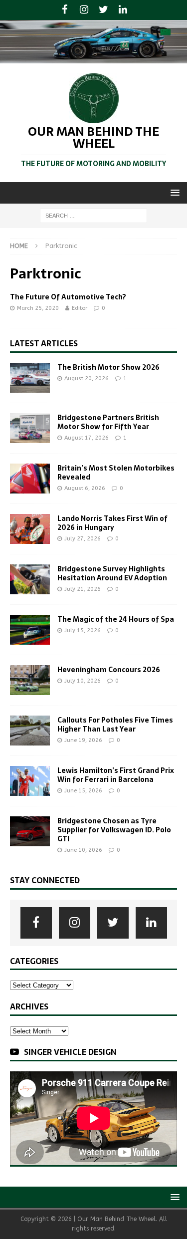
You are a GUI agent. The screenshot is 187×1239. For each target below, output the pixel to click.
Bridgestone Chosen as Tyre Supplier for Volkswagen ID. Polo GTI (114, 829)
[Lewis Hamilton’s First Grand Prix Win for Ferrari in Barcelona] (30, 781)
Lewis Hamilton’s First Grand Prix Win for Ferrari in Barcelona (115, 775)
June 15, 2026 (83, 790)
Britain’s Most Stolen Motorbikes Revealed (116, 473)
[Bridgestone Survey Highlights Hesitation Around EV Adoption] (30, 579)
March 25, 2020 (38, 308)
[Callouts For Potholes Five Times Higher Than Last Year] (30, 730)
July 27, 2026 (82, 538)
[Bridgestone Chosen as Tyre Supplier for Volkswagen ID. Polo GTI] (30, 831)
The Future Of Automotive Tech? (68, 296)
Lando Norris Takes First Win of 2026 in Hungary (112, 523)
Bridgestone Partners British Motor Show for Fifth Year (108, 422)
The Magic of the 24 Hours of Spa (115, 619)
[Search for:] (93, 215)
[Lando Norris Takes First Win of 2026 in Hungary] (30, 529)
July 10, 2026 (82, 681)
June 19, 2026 (83, 740)
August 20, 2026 (86, 378)
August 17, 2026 (86, 438)
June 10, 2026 (83, 850)
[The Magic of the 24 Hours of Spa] (30, 630)
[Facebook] (64, 10)
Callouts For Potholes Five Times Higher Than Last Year (115, 725)
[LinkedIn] (123, 10)
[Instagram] (84, 10)
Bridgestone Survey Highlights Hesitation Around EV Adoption (112, 573)
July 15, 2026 (82, 630)
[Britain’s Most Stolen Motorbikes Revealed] (30, 479)
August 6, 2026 (84, 488)
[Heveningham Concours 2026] (30, 680)
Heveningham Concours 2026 (108, 669)
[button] (173, 192)
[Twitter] (103, 10)
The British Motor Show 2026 (108, 367)
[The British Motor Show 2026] (30, 378)
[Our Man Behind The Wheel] (93, 57)
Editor (79, 308)
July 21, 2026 (82, 589)
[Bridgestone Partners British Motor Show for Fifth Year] (30, 428)
